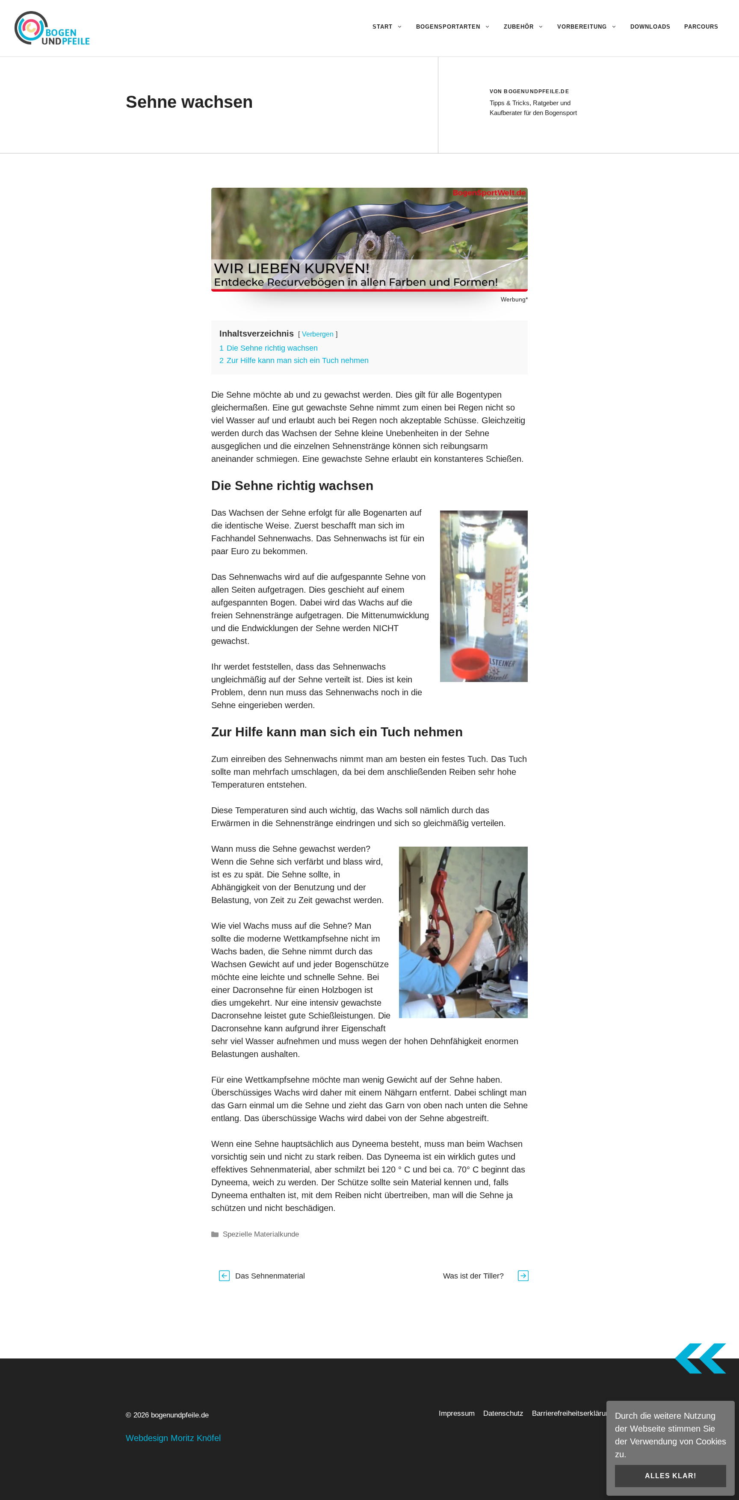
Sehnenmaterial (280, 1169)
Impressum (457, 1413)
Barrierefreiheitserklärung (572, 1413)
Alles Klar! (670, 1475)
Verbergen (318, 334)
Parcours (701, 27)
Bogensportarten (448, 27)
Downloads (650, 27)
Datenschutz (503, 1413)
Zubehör (519, 27)
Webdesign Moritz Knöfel (173, 1438)
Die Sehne (231, 394)
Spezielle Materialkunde (261, 1234)
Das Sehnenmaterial (270, 1276)
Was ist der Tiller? (473, 1276)
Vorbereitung (582, 27)
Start (382, 27)
